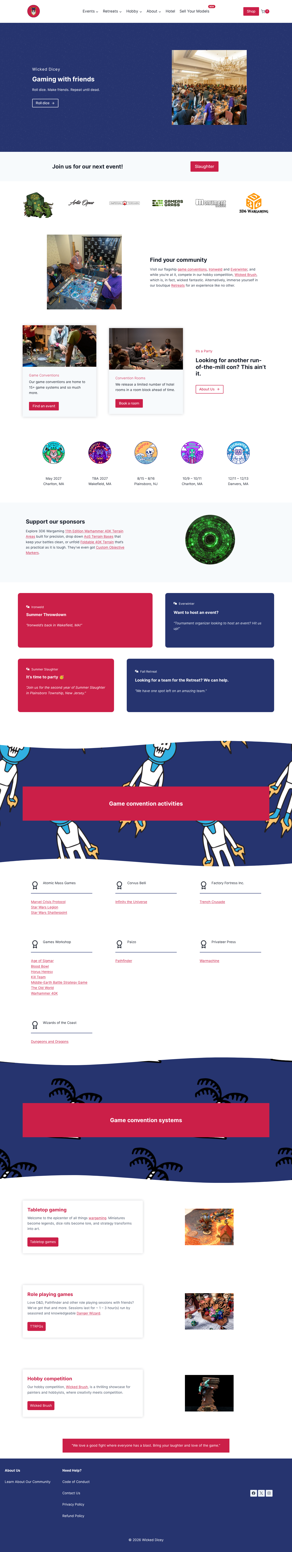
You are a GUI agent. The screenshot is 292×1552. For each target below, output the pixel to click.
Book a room (129, 403)
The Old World (42, 988)
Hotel (170, 11)
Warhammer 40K (44, 993)
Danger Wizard (88, 1313)
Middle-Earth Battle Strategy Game (59, 982)
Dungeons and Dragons (50, 1042)
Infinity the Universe (131, 902)
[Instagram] (269, 1493)
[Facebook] (253, 1493)
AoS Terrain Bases (98, 536)
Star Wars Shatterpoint (49, 913)
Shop (251, 11)
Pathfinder (123, 961)
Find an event (44, 406)
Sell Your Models (194, 11)
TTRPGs (36, 1326)
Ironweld (215, 269)
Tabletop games (43, 1242)
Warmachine (209, 961)
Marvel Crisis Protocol (48, 902)
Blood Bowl (40, 966)
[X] (261, 1493)
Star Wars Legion (44, 907)
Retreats (178, 285)
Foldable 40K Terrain (97, 542)
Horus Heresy (42, 972)
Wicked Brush (245, 275)
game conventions (192, 269)
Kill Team (38, 977)
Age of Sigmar (42, 961)
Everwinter (239, 269)
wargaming (97, 1218)
